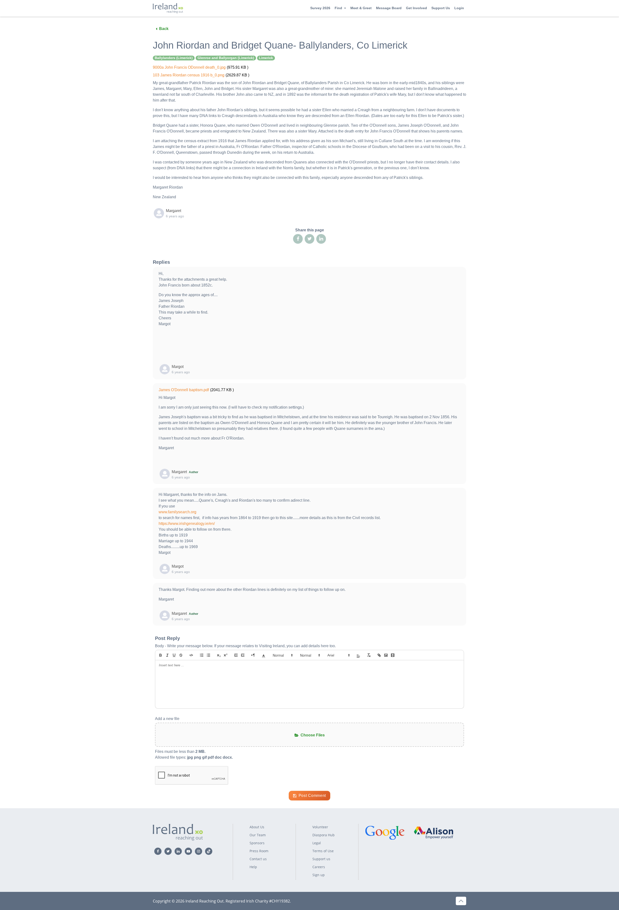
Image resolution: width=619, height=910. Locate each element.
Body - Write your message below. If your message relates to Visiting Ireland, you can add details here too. (245, 646)
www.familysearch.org (177, 512)
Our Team (258, 835)
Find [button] (338, 8)
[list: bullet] (208, 655)
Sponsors (257, 843)
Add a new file (167, 719)
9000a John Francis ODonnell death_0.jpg (189, 67)
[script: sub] (218, 655)
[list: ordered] (201, 655)
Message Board (389, 8)
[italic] (167, 655)
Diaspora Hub (323, 835)
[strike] (180, 655)
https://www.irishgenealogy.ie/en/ (187, 523)
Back (164, 29)
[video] (392, 655)
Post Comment (312, 795)
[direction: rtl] (253, 655)
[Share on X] (309, 239)
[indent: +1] (242, 655)
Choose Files (313, 735)
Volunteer (320, 827)
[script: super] (225, 655)
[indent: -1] (236, 655)
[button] (263, 655)
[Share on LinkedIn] (321, 239)
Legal (316, 843)
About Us (257, 827)
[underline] (174, 655)
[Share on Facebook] (298, 239)
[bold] (160, 655)
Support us (321, 859)
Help (253, 867)
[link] (379, 655)
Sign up (318, 875)
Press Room (259, 851)
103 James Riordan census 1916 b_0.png (188, 75)
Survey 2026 (320, 8)
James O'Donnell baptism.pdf (184, 390)
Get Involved (416, 8)
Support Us (440, 8)
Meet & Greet (361, 8)
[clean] (368, 655)
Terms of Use (323, 851)
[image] (386, 655)
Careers (318, 867)
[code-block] (191, 655)
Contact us (258, 859)
